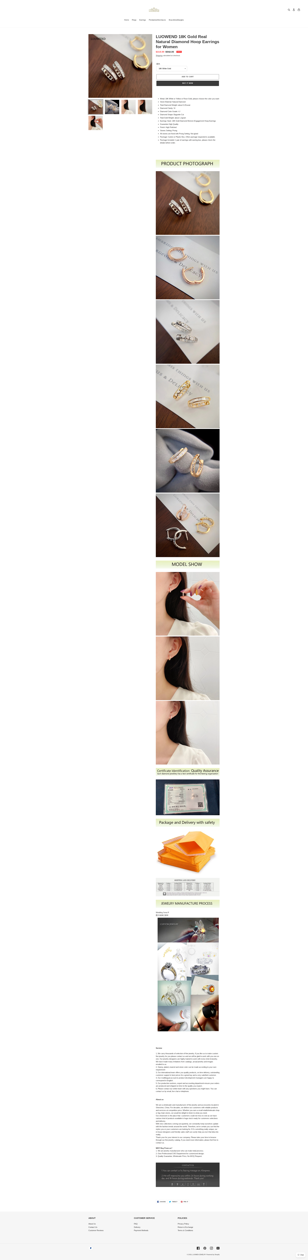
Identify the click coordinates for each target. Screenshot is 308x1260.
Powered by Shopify (213, 1254)
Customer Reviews (96, 1230)
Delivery (137, 1227)
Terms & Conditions (185, 1230)
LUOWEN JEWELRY (199, 1254)
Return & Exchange (185, 1227)
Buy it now (187, 83)
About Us (92, 1224)
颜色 (158, 64)
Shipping (159, 55)
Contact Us (92, 1227)
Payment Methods (141, 1230)
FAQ (136, 1224)
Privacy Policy (183, 1224)
